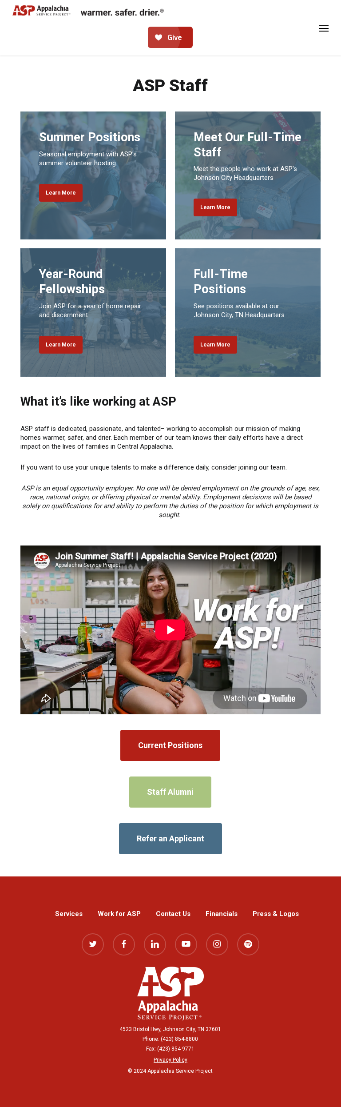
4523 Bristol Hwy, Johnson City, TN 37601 (170, 1029)
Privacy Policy (170, 1060)
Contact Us (173, 914)
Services (69, 914)
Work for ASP (119, 914)
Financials (222, 914)
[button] (324, 28)
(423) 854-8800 (179, 1039)
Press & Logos (276, 914)
